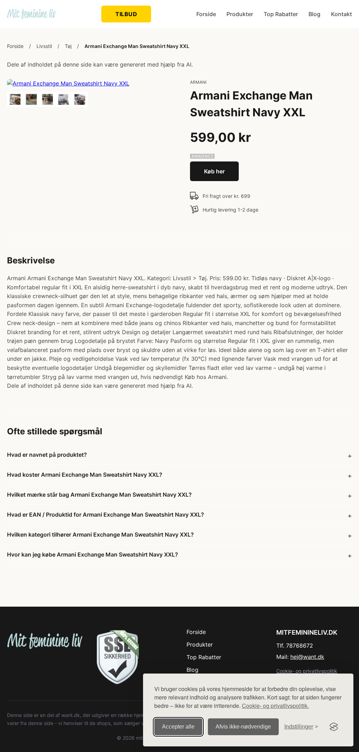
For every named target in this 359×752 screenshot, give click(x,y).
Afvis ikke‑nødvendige (243, 727)
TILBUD (126, 14)
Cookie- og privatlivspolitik (306, 671)
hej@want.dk (307, 656)
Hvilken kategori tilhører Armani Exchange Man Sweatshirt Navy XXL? (100, 534)
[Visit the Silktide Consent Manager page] (333, 726)
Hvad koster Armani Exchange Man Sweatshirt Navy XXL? (84, 474)
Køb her (214, 171)
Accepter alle (178, 727)
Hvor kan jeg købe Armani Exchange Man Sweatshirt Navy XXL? (92, 554)
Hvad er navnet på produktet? (47, 454)
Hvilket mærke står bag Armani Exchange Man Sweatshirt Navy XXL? (99, 494)
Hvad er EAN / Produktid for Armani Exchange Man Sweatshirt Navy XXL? (105, 514)
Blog (314, 14)
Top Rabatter (281, 14)
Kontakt (341, 14)
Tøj (68, 46)
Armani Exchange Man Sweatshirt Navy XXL (136, 46)
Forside (206, 14)
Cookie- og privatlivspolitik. (275, 706)
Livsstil (44, 46)
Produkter (239, 14)
